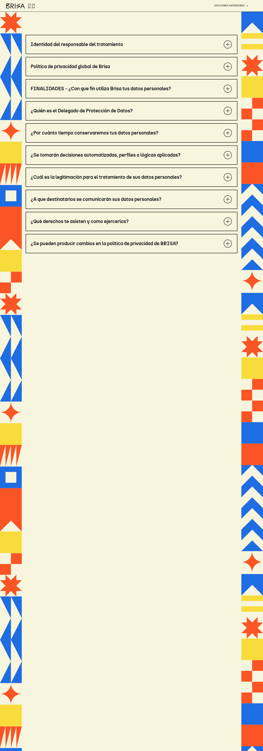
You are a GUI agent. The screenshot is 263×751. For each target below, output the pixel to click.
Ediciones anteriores (229, 5)
